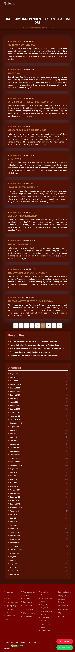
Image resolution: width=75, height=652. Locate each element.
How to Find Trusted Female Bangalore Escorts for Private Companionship (37, 348)
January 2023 (15, 388)
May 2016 (13, 522)
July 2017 (13, 472)
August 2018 (14, 427)
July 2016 (13, 514)
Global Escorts (28, 598)
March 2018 (14, 444)
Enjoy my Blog (10, 606)
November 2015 (15, 543)
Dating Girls (62, 596)
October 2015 (15, 546)
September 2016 (16, 507)
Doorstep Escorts (64, 592)
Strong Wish (15, 158)
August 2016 (14, 511)
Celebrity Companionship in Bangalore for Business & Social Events (34, 356)
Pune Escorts (28, 609)
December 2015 (15, 539)
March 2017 (14, 486)
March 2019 (14, 402)
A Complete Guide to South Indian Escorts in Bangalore (30, 352)
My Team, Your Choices (21, 45)
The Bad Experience (19, 244)
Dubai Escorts (28, 606)
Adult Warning (63, 609)
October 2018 (15, 420)
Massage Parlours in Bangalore (27, 130)
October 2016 (15, 504)
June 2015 (13, 560)
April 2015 (13, 567)
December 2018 (15, 412)
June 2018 (13, 434)
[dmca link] (19, 646)
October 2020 (15, 395)
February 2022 (15, 391)
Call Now (66, 641)
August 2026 (15, 374)
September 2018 (16, 423)
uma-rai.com (23, 642)
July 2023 (13, 377)
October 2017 (15, 462)
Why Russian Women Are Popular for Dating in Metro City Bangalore (34, 341)
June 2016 (13, 518)
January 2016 (15, 536)
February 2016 (15, 532)
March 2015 (14, 571)
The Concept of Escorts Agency (27, 272)
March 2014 (14, 574)
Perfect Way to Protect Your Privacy (30, 301)
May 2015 (13, 564)
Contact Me (9, 619)
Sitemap (61, 617)
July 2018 (13, 430)
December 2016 (15, 497)
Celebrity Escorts (29, 617)
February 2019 (15, 405)
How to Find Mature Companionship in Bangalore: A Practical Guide (34, 345)
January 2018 (15, 451)
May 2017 (13, 479)
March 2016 (14, 529)
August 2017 (14, 469)
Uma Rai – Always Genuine (23, 187)
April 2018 (13, 441)
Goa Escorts (27, 602)
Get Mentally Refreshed (22, 216)
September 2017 (16, 465)
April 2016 (13, 525)
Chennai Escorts (29, 613)
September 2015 (16, 550)
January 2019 (15, 409)
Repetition (14, 73)
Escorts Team (10, 616)
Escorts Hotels (46, 631)
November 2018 (15, 416)
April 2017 (13, 483)
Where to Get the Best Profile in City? (30, 102)
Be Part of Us (63, 606)
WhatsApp (66, 647)
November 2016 (15, 500)
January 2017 (15, 493)
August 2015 (14, 553)
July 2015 (13, 557)
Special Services (11, 602)
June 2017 (13, 476)
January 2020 (15, 398)
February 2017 (15, 490)
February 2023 (15, 384)
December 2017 (15, 455)
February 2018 (15, 448)
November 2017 (15, 458)
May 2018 (13, 437)
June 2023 (14, 381)
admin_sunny (15, 41)
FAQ (59, 613)
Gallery (8, 598)
